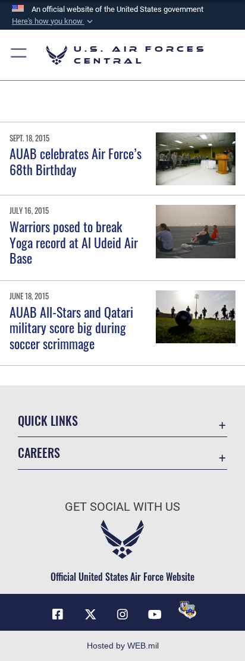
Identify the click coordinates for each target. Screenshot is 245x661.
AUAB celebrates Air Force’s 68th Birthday (76, 161)
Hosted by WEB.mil (123, 645)
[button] (53, 21)
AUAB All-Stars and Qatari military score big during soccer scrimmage (71, 327)
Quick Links (48, 420)
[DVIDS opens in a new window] (187, 610)
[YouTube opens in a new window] (155, 615)
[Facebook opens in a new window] (58, 615)
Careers (39, 452)
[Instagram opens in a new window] (122, 615)
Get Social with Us (122, 507)
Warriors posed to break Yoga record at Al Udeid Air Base (74, 242)
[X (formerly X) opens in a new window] (90, 615)
